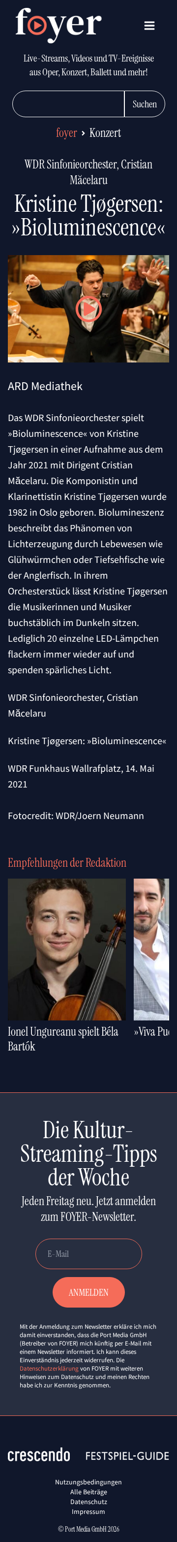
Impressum (88, 1511)
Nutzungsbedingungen (88, 1481)
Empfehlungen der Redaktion (67, 862)
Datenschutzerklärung (49, 1368)
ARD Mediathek (45, 386)
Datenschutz (88, 1501)
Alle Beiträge (88, 1491)
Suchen (145, 104)
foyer (66, 132)
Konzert (105, 132)
